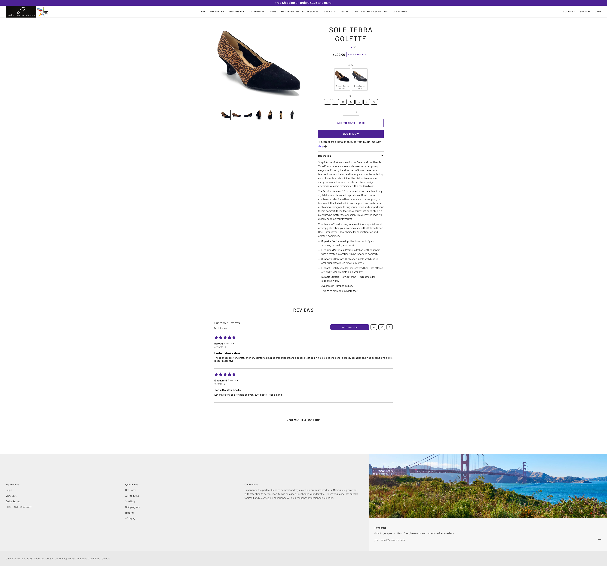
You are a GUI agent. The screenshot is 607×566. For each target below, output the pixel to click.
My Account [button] (12, 484)
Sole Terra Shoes (17, 558)
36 (327, 101)
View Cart (11, 495)
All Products (132, 495)
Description (324, 156)
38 (343, 101)
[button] (202, 12)
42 (374, 101)
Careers (106, 558)
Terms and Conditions (88, 558)
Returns (129, 512)
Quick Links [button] (131, 484)
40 (359, 101)
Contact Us (52, 558)
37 (335, 101)
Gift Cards (130, 489)
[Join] (598, 539)
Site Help (130, 501)
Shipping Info (132, 507)
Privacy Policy (67, 558)
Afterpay (130, 518)
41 (367, 101)
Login (9, 489)
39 (351, 101)
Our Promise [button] (251, 484)
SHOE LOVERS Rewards (19, 507)
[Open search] (374, 327)
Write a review (350, 326)
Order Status (13, 501)
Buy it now (351, 134)
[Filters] (381, 327)
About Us (39, 558)
